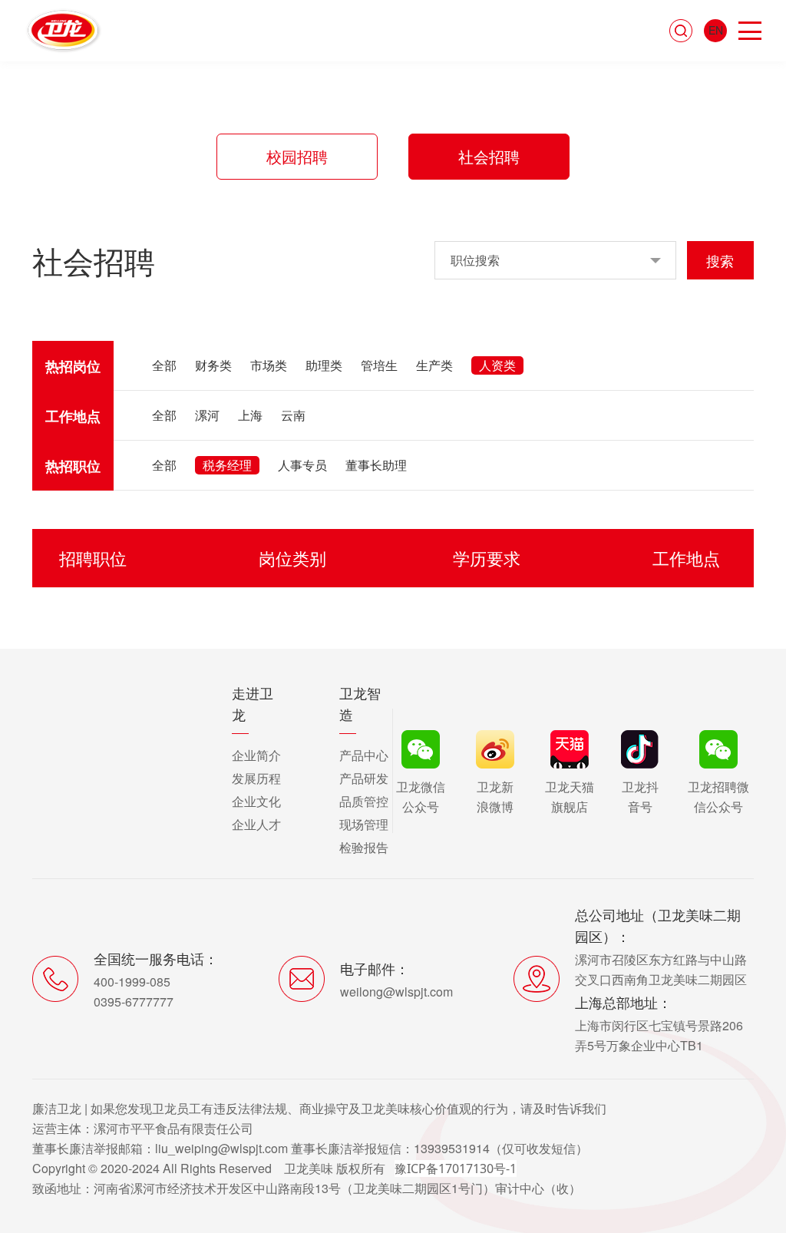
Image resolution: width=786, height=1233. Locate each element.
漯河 (207, 415)
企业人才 (256, 824)
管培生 (379, 365)
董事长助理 (376, 465)
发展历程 (256, 778)
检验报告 (363, 847)
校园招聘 (297, 156)
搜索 (720, 260)
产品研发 (363, 778)
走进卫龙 (252, 703)
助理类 (323, 365)
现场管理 (363, 824)
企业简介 (256, 755)
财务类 (213, 365)
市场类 (268, 365)
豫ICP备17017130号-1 (456, 1168)
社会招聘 (489, 156)
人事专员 (302, 465)
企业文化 (256, 801)
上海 (250, 415)
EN (715, 30)
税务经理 (227, 465)
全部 (164, 365)
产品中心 (363, 755)
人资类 (497, 365)
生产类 (434, 365)
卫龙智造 (360, 703)
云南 (293, 415)
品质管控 (363, 801)
